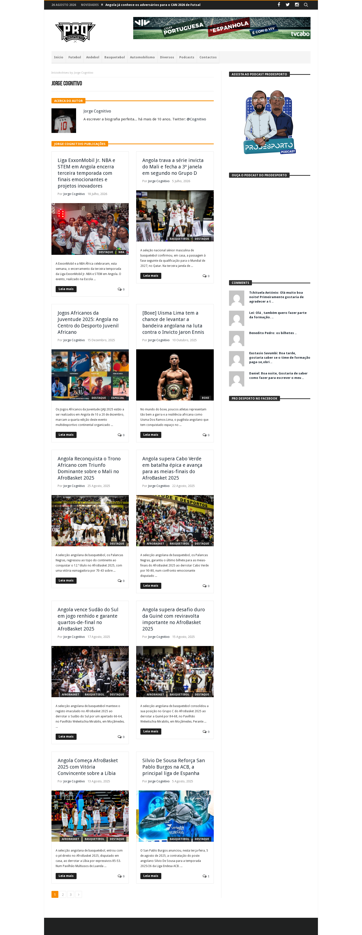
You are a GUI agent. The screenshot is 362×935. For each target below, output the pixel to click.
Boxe (205, 398)
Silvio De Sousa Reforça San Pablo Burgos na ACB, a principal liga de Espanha (173, 767)
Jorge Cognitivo (97, 111)
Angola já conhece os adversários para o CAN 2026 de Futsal (152, 5)
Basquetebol (179, 239)
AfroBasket (155, 543)
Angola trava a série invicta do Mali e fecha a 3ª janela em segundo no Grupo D (173, 166)
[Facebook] (278, 5)
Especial (117, 398)
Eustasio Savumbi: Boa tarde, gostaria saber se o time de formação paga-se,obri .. (279, 357)
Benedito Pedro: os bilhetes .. (273, 333)
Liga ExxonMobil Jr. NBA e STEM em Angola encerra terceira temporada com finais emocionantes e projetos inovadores (86, 173)
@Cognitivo (196, 119)
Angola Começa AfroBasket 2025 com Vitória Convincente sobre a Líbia (88, 767)
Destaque (106, 252)
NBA (121, 252)
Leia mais (66, 289)
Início (54, 72)
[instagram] (296, 5)
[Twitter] (287, 5)
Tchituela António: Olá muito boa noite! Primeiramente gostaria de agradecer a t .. (276, 297)
